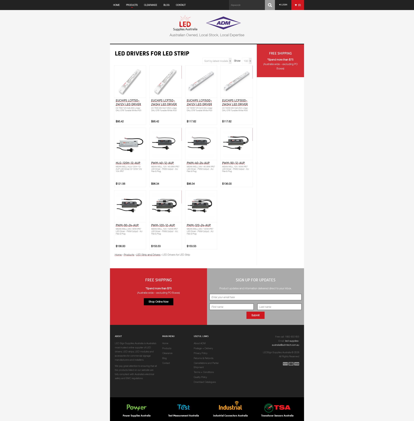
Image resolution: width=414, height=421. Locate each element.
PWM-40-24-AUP (198, 163)
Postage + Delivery (203, 348)
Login (284, 4)
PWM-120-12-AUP (163, 225)
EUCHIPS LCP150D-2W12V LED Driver (199, 102)
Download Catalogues (205, 381)
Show (237, 60)
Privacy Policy (200, 353)
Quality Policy (200, 377)
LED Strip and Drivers (148, 254)
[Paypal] (285, 363)
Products (132, 5)
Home (116, 5)
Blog (166, 5)
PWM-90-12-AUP (233, 163)
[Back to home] (207, 22)
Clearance (150, 5)
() (299, 5)
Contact (181, 5)
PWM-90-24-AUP (127, 225)
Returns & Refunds (203, 358)
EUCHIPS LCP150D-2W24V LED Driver (235, 102)
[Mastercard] (291, 363)
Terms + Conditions (204, 372)
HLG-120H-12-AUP (128, 163)
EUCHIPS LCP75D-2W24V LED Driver (164, 102)
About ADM (200, 343)
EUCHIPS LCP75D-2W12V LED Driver (128, 102)
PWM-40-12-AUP (162, 163)
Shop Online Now (159, 301)
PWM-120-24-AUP (199, 225)
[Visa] (296, 363)
